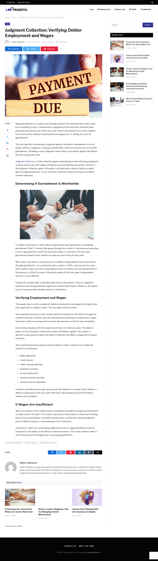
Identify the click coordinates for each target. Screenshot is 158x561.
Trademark (145, 9)
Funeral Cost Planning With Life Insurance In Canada (85, 510)
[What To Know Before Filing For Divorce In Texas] (117, 102)
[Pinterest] (7, 149)
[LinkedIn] (7, 142)
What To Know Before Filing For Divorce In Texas (139, 100)
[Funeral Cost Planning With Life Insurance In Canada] (87, 497)
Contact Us (11, 2)
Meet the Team (23, 2)
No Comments (49, 42)
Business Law (104, 9)
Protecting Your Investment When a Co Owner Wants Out (19, 510)
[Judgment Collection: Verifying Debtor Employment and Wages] (53, 86)
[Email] (7, 155)
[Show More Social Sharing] (61, 49)
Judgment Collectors (25, 161)
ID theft (132, 9)
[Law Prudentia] (16, 9)
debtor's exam (31, 443)
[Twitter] (7, 136)
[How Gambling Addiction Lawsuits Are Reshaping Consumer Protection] (117, 87)
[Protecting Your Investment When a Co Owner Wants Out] (20, 497)
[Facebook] (7, 130)
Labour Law (119, 9)
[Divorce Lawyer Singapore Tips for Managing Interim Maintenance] (53, 497)
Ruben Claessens (18, 42)
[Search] (152, 2)
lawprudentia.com (94, 552)
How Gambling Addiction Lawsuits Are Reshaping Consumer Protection (136, 86)
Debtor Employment (14, 443)
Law (92, 9)
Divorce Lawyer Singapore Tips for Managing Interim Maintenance (53, 512)
